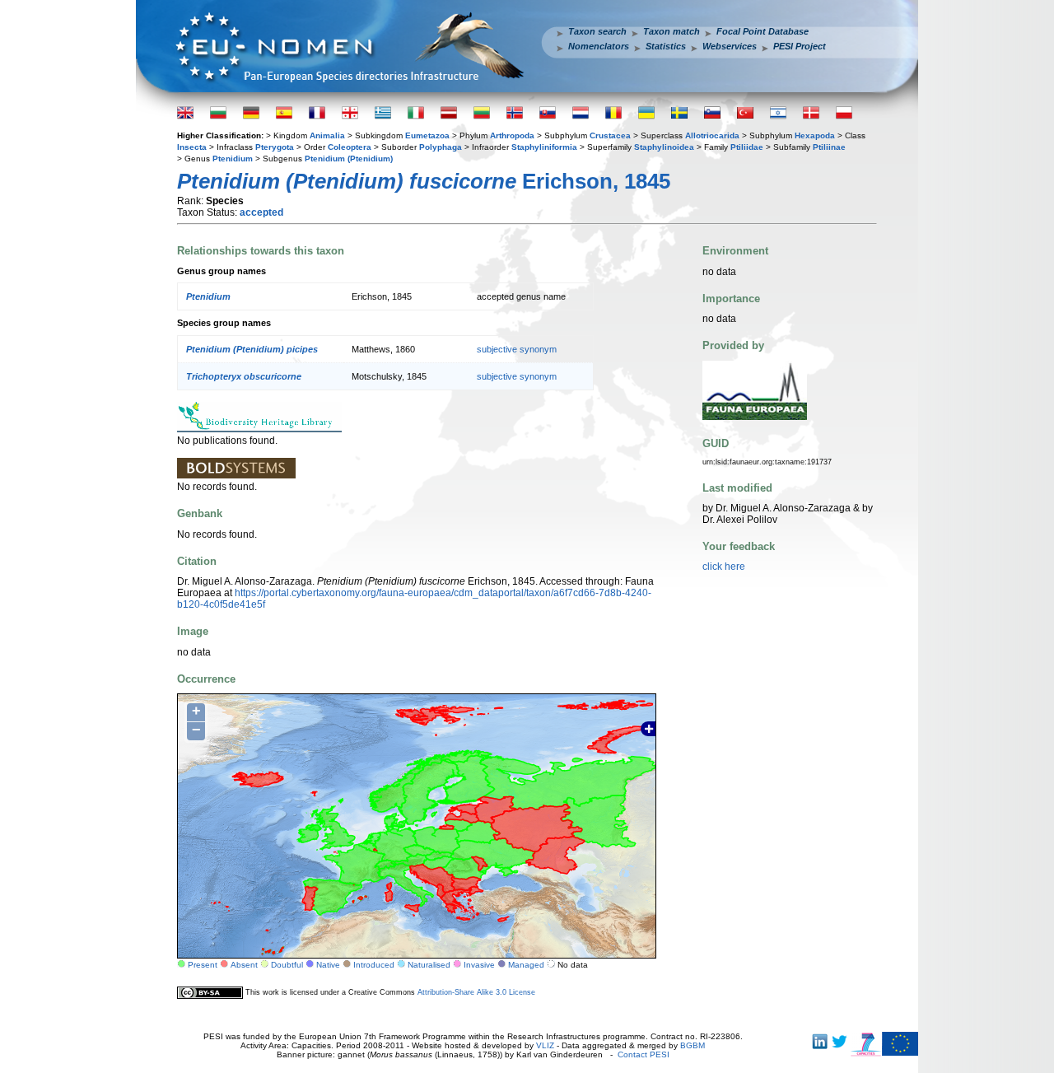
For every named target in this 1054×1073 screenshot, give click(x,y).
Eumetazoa (427, 135)
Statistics (666, 46)
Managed (526, 964)
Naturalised (429, 964)
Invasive (479, 964)
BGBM (692, 1045)
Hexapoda (815, 135)
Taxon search (597, 31)
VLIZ (545, 1045)
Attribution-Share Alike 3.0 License (476, 992)
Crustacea (610, 135)
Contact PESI (643, 1054)
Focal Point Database (762, 31)
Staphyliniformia (544, 147)
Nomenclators (598, 46)
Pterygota (274, 147)
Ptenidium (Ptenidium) (349, 158)
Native (328, 964)
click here (723, 566)
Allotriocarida (712, 135)
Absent (244, 964)
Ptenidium (232, 158)
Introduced (373, 964)
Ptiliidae (746, 147)
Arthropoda (512, 135)
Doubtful (287, 964)
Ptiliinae (829, 147)
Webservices (729, 46)
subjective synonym (517, 349)
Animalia (327, 135)
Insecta (192, 147)
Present (202, 964)
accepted (261, 212)
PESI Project (799, 46)
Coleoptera (349, 147)
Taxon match (671, 31)
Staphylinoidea (664, 147)
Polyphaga (440, 147)
